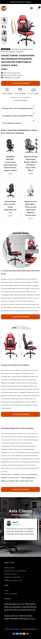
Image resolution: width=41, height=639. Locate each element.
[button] (31, 8)
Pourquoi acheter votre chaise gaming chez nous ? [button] (18, 108)
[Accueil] (6, 8)
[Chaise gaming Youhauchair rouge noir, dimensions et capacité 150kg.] (4, 26)
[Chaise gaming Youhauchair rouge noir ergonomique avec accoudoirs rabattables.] (4, 20)
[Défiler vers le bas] (4, 45)
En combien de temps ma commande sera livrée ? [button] (18, 116)
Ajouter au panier (20, 83)
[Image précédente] (11, 30)
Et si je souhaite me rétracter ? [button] (12, 123)
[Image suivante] (37, 30)
